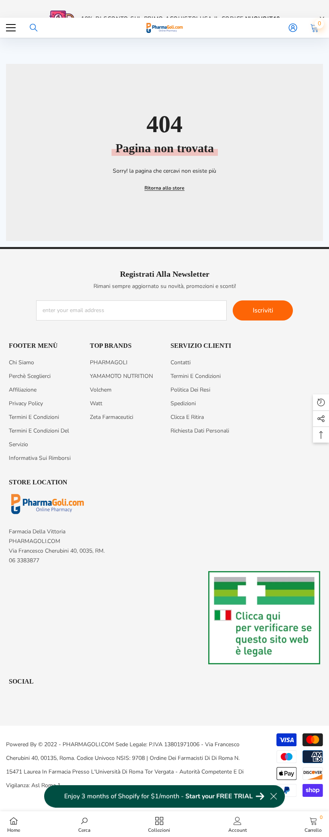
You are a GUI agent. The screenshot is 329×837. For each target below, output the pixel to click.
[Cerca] (34, 28)
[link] (84, 824)
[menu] (11, 28)
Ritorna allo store (164, 188)
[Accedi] (293, 27)
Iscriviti (263, 310)
